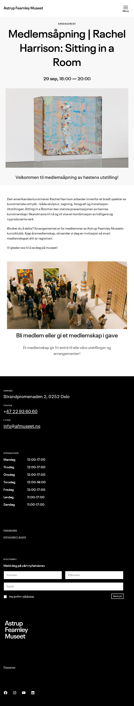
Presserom (9, 667)
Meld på (117, 596)
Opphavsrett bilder (14, 537)
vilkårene (28, 596)
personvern (10, 530)
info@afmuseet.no (21, 426)
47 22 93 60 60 (22, 411)
